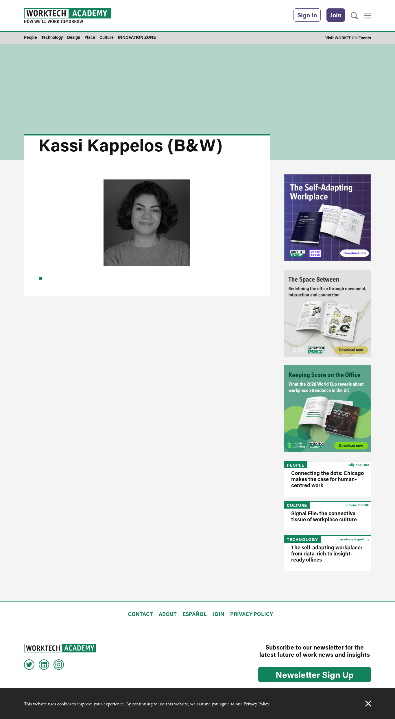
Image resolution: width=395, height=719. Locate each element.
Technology (302, 539)
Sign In (307, 15)
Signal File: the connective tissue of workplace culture (324, 516)
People (295, 465)
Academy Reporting (354, 539)
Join (335, 15)
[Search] (354, 15)
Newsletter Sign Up (315, 674)
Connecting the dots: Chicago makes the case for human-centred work (327, 479)
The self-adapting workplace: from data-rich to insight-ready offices (326, 553)
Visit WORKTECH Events (348, 38)
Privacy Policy (256, 704)
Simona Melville (357, 505)
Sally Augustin (358, 465)
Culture (297, 505)
